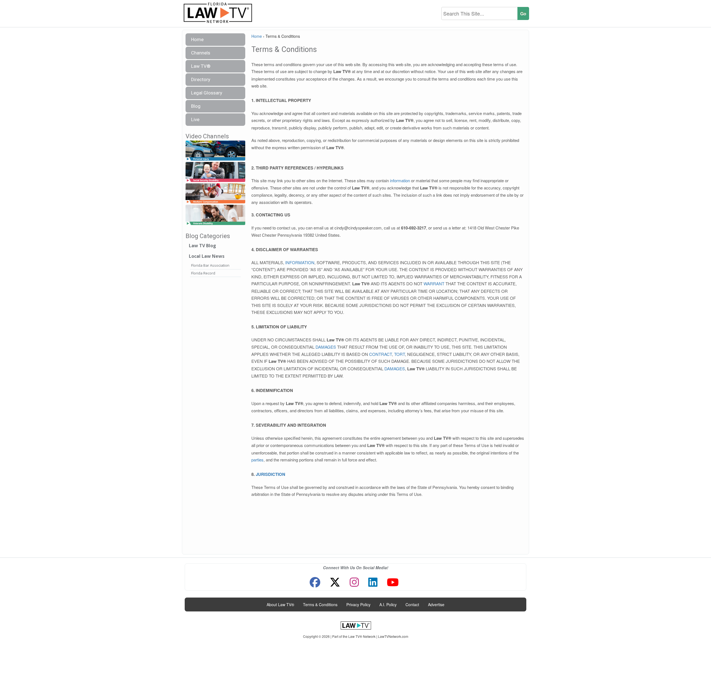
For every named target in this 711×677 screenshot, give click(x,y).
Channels (200, 53)
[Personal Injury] (215, 150)
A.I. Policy (388, 604)
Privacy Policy (358, 604)
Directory (200, 79)
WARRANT (434, 283)
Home (197, 39)
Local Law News (206, 256)
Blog (196, 106)
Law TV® (201, 66)
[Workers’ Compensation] (215, 193)
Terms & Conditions (320, 604)
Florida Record (203, 273)
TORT (399, 354)
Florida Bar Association (210, 265)
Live (195, 119)
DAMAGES (326, 347)
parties (257, 460)
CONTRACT (380, 354)
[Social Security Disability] (215, 172)
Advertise (436, 604)
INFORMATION (299, 262)
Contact (412, 604)
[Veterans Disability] (215, 215)
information (400, 180)
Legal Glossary (206, 93)
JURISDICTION (270, 474)
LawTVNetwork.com (393, 636)
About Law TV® (280, 604)
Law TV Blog (202, 246)
